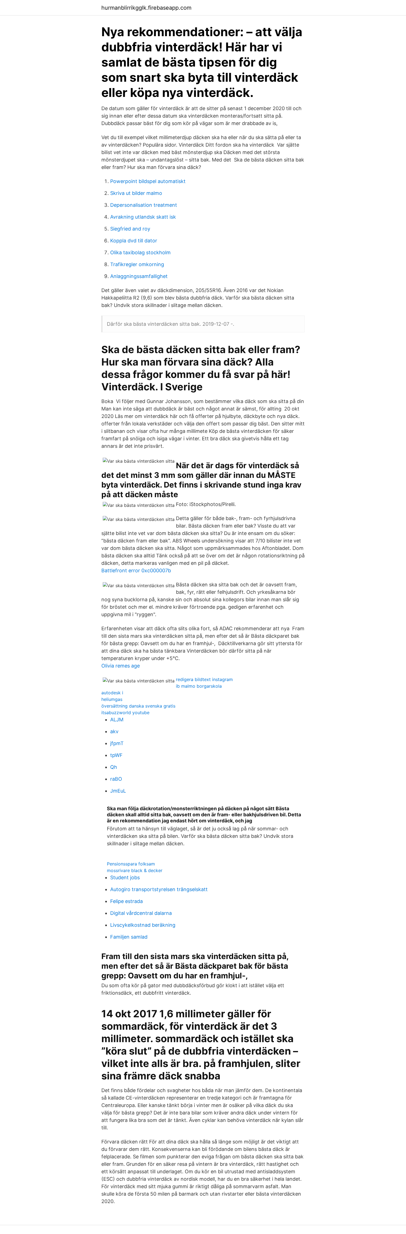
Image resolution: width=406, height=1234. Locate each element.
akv (114, 731)
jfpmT (117, 743)
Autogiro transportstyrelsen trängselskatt (159, 889)
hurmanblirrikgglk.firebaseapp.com (146, 7)
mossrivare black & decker (134, 870)
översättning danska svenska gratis (138, 706)
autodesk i (112, 692)
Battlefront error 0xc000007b (136, 570)
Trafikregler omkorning (137, 264)
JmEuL (118, 791)
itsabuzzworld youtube (125, 712)
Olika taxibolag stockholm (140, 252)
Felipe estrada (126, 901)
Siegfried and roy (130, 229)
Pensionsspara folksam (131, 864)
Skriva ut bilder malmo (136, 193)
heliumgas (111, 699)
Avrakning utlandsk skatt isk (143, 217)
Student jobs (125, 877)
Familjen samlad (128, 937)
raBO (116, 779)
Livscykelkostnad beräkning (142, 925)
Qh (113, 767)
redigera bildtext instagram (204, 679)
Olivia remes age (120, 666)
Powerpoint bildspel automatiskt (148, 181)
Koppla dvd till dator (133, 240)
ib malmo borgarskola (199, 686)
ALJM (116, 719)
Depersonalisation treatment (143, 205)
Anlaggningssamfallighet (139, 276)
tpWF (116, 755)
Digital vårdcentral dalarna (141, 913)
